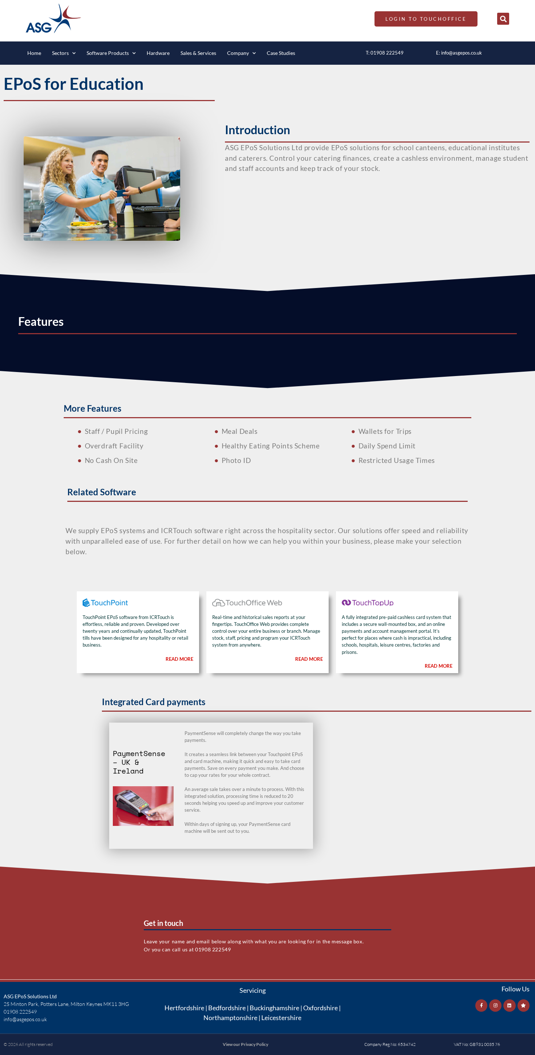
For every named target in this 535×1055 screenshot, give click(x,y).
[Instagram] (495, 1005)
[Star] (524, 1005)
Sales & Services (198, 53)
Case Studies (281, 53)
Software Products (108, 53)
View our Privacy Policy (245, 1044)
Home (34, 53)
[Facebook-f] (481, 1005)
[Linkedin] (509, 1005)
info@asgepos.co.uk (461, 53)
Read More (179, 659)
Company (238, 53)
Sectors (60, 53)
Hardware (158, 53)
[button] (503, 19)
